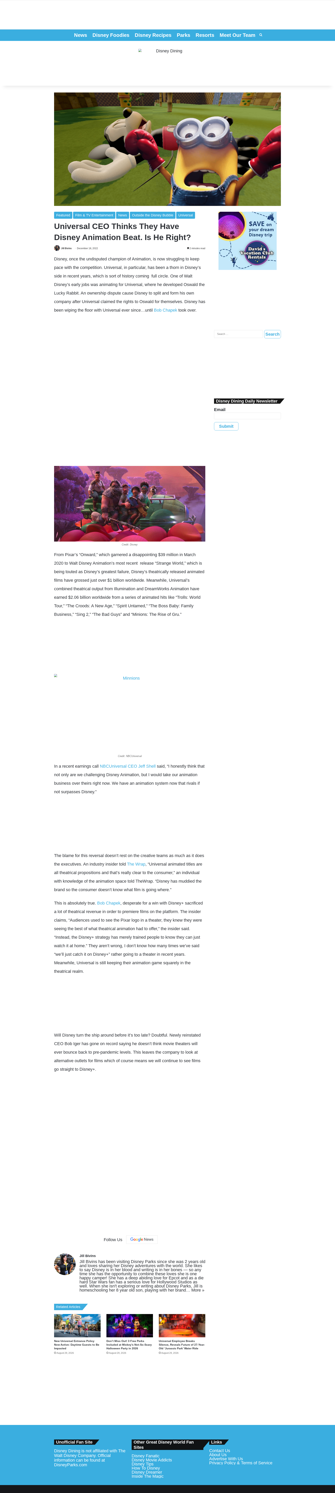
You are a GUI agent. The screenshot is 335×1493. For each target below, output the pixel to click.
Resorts (205, 35)
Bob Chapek (165, 310)
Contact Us (219, 1450)
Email (219, 410)
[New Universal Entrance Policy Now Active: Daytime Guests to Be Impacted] (77, 1325)
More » (197, 1290)
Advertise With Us (226, 1458)
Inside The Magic (148, 1476)
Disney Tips (143, 1464)
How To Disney (146, 1468)
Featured (63, 215)
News (80, 35)
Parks (183, 35)
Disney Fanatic (146, 1455)
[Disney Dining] (167, 63)
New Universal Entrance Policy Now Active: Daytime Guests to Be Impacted (76, 1344)
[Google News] (142, 1239)
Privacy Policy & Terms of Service (240, 1462)
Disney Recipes (153, 35)
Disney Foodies (110, 35)
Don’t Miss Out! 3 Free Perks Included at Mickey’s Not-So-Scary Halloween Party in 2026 (129, 1344)
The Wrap (136, 864)
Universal (185, 215)
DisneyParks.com (70, 1464)
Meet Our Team (237, 35)
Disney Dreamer (147, 1472)
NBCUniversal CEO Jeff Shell (128, 766)
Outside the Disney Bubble (152, 215)
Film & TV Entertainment (94, 215)
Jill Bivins (66, 248)
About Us (218, 1454)
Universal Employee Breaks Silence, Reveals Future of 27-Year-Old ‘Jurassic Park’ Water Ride (182, 1344)
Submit (226, 426)
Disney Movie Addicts (152, 1460)
